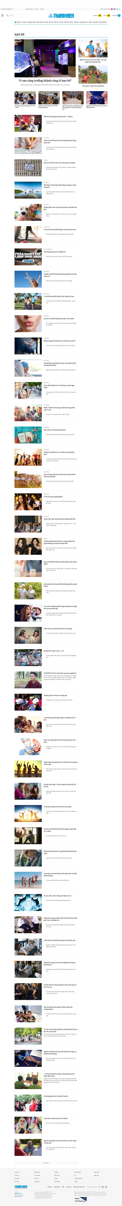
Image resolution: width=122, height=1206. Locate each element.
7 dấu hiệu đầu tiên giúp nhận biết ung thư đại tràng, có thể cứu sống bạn (61, 460)
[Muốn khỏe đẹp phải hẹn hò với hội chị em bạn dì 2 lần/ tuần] (28, 768)
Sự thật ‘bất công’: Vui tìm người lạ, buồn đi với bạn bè (60, 786)
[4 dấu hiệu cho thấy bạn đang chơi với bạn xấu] (28, 947)
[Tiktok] (117, 9)
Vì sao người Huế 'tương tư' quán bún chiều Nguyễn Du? (61, 656)
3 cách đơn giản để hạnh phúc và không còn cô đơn (60, 719)
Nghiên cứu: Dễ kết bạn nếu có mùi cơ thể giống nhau (96, 106)
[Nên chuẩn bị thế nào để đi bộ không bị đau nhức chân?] (28, 590)
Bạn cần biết (29, 9)
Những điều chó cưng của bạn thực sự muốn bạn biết (60, 208)
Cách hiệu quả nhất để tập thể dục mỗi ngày (59, 281)
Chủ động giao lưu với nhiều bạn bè (56, 1096)
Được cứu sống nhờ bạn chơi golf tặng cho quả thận (59, 741)
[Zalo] (120, 9)
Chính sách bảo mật (78, 1187)
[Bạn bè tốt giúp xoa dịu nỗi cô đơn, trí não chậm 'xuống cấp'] (28, 1147)
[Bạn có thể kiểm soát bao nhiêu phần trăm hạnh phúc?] (28, 568)
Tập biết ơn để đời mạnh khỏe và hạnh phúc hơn (60, 434)
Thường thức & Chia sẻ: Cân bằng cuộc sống (59, 700)
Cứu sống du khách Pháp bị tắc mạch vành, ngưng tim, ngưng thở (61, 1148)
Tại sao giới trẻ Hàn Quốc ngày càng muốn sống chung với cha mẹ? (60, 992)
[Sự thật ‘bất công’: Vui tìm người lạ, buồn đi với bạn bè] (28, 791)
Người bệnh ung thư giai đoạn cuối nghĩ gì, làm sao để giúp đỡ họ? (60, 364)
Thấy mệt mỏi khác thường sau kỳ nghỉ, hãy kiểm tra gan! (61, 812)
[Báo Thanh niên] (21, 1187)
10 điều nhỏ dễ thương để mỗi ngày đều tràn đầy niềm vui (60, 275)
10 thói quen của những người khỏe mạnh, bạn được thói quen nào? (61, 148)
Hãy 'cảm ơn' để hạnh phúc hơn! (55, 430)
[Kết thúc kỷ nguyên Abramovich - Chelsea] (28, 123)
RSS (63, 1187)
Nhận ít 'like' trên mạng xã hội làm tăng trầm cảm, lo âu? (59, 409)
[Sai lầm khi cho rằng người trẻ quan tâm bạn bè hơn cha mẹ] (28, 991)
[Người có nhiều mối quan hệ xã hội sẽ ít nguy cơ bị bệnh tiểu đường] (28, 1058)
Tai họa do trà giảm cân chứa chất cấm (57, 880)
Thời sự (24, 22)
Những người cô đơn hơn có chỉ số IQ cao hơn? (59, 341)
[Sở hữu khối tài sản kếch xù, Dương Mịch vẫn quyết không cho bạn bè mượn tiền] (28, 546)
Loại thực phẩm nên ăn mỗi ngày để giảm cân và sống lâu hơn (60, 192)
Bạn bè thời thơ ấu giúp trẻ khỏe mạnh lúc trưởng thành (58, 1008)
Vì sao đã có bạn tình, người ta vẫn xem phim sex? (60, 633)
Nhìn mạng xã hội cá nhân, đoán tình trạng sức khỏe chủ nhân (61, 770)
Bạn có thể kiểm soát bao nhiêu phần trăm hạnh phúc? (60, 563)
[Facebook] (114, 9)
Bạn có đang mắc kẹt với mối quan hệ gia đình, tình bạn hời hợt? (60, 476)
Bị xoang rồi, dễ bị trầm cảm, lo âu (56, 836)
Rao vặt (96, 1175)
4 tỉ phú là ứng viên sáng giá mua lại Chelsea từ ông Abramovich (61, 122)
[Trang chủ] (15, 22)
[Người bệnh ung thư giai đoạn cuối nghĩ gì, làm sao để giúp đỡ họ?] (28, 368)
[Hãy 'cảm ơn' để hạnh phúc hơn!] (28, 435)
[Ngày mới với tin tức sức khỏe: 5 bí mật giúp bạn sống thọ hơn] (92, 48)
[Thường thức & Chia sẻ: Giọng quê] (28, 702)
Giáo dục (56, 22)
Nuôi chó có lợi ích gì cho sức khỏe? (56, 1118)
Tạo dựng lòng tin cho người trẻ (55, 252)
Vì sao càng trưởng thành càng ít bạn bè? (45, 80)
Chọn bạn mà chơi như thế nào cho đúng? (58, 629)
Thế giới (29, 22)
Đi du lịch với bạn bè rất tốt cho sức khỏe (57, 807)
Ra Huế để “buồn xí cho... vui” (54, 651)
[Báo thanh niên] (61, 15)
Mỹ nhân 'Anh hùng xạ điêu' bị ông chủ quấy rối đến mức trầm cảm (61, 549)
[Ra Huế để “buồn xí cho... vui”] (28, 657)
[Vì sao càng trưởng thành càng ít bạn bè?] (45, 58)
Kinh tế (35, 22)
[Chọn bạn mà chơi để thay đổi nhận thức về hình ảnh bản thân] (28, 880)
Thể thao (76, 22)
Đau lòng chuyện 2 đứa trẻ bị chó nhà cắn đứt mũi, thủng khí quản (61, 1059)
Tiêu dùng (95, 22)
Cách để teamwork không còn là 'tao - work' (25, 106)
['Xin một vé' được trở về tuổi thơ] (92, 75)
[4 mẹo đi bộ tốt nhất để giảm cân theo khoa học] (28, 234)
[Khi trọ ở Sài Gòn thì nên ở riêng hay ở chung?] (28, 167)
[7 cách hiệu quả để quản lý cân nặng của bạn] (28, 301)
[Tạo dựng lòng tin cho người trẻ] (28, 256)
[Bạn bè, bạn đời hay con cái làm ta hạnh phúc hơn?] (28, 457)
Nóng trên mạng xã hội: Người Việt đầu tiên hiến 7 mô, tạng (60, 925)
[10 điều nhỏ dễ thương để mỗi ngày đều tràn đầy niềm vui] (28, 279)
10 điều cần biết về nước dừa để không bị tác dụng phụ (61, 1014)
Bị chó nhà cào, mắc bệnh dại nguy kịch (57, 1123)
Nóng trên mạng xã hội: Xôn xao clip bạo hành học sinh (61, 970)
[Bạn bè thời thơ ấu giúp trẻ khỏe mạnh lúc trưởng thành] (28, 1013)
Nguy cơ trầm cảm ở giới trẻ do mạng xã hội (59, 858)
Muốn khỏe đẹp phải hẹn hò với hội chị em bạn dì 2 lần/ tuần (61, 763)
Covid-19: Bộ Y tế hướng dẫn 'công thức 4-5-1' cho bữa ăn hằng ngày (61, 524)
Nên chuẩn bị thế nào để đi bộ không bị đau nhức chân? (60, 585)
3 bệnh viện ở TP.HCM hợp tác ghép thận (58, 900)
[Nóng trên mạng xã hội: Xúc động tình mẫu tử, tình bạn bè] (28, 969)
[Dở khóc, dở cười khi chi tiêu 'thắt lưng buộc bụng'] (49, 97)
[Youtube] (112, 9)
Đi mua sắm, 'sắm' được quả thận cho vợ (57, 896)
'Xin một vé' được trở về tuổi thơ (93, 86)
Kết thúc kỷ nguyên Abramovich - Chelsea (58, 116)
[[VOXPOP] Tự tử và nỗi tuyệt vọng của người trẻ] (28, 679)
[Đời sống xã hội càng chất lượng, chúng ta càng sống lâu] (28, 190)
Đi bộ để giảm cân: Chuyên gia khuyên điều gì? (59, 234)
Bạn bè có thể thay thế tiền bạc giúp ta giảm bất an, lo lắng (60, 830)
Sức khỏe (45, 22)
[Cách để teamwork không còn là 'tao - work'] (25, 97)
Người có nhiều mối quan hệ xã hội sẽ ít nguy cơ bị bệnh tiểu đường (61, 946)
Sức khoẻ (37, 1175)
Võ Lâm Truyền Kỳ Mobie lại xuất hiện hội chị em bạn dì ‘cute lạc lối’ (61, 1030)
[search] (16, 15)
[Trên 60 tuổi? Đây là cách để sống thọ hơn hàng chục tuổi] (28, 145)
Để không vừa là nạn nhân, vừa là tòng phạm (59, 256)
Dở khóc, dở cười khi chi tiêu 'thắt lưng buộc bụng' (47, 106)
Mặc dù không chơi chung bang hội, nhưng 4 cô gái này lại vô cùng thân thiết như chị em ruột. (60, 1035)
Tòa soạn (68, 1187)
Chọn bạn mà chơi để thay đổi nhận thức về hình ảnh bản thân (60, 875)
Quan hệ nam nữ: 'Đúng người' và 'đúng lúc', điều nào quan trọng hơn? (61, 569)
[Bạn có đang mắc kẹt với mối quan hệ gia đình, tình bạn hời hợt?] (28, 479)
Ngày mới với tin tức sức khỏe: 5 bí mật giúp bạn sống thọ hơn (93, 61)
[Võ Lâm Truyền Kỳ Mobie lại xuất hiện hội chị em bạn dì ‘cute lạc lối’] (28, 1036)
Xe (87, 22)
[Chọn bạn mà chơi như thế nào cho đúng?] (28, 635)
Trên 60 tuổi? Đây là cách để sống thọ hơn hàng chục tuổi (60, 142)
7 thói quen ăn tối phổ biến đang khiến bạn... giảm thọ (60, 302)
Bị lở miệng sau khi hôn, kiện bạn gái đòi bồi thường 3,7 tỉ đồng (61, 324)
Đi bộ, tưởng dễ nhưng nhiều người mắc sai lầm (60, 481)
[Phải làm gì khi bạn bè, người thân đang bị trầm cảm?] (28, 858)
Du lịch (61, 22)
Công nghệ (83, 22)
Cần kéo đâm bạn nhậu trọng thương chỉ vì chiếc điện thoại (59, 1075)
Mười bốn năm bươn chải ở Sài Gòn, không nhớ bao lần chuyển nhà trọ (61, 168)
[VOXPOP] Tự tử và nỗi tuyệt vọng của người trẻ (60, 673)
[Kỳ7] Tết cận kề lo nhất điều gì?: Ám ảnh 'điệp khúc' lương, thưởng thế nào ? (72, 107)
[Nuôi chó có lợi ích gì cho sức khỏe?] (28, 1125)
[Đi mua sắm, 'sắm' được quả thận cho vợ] (28, 902)
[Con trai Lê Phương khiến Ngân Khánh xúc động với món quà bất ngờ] (28, 613)
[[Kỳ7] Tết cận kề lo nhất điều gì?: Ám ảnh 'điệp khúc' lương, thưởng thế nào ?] (73, 97)
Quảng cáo (57, 1187)
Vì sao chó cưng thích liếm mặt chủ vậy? (58, 414)
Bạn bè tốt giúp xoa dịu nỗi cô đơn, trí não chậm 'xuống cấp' (60, 1142)
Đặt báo (50, 1187)
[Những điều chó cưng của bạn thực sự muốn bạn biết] (28, 212)
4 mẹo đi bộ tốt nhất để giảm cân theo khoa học (60, 229)
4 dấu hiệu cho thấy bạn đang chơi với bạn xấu (59, 940)
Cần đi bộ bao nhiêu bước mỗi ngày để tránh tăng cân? (60, 591)
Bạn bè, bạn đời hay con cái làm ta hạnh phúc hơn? (59, 453)
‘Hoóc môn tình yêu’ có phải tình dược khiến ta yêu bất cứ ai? (61, 725)
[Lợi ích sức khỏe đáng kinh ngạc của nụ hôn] (28, 323)
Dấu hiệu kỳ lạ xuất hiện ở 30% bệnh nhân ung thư (61, 370)
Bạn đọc (96, 1172)
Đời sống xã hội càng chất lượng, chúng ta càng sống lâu (60, 186)
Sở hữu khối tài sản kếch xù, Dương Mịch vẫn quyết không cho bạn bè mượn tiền (59, 542)
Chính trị (19, 22)
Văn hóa (66, 22)
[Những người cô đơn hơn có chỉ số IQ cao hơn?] (28, 345)
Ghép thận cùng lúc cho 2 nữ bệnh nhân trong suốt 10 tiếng (61, 747)
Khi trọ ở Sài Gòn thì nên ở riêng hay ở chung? (59, 163)
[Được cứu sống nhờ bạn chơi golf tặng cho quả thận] (28, 746)
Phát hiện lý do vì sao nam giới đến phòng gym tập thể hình (61, 502)
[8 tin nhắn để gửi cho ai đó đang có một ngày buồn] (28, 390)
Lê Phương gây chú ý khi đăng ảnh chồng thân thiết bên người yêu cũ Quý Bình (61, 614)
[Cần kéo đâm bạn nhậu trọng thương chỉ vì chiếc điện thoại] (28, 1080)
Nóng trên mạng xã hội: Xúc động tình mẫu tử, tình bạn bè (60, 964)
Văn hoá (56, 1175)
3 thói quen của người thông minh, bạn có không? (60, 345)
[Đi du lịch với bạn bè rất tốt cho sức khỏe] (28, 813)
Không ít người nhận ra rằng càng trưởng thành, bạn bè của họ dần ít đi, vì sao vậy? (45, 85)
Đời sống (39, 22)
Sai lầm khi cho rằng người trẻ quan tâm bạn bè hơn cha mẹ (60, 986)
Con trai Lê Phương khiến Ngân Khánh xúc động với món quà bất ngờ (60, 607)
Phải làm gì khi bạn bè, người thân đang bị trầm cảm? (60, 852)
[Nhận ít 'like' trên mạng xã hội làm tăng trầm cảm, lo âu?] (28, 412)
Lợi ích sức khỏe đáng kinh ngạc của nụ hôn (59, 319)
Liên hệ (42, 9)
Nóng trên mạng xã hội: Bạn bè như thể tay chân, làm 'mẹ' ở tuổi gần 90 (60, 919)
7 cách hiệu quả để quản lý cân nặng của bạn (59, 296)
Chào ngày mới (48, 249)
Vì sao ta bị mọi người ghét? (53, 497)
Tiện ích (36, 9)
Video (90, 22)
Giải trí (71, 22)
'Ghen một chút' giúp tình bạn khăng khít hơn (59, 519)
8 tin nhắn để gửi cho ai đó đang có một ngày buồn (59, 386)
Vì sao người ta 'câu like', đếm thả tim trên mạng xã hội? (61, 393)
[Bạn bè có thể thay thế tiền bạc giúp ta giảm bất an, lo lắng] (28, 835)
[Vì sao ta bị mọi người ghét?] (28, 501)
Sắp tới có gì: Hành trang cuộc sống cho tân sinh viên (61, 1101)
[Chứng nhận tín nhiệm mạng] (80, 1200)
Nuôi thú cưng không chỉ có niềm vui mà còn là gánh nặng (61, 215)
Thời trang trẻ (103, 22)
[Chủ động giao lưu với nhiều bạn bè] (28, 1102)
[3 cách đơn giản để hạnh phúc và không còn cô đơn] (28, 724)
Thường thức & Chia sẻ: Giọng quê (55, 695)
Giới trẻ (51, 22)
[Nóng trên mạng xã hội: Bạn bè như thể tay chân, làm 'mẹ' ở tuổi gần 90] (28, 924)
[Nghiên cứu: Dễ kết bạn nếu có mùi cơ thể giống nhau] (96, 97)
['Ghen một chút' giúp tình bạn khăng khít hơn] (28, 524)
